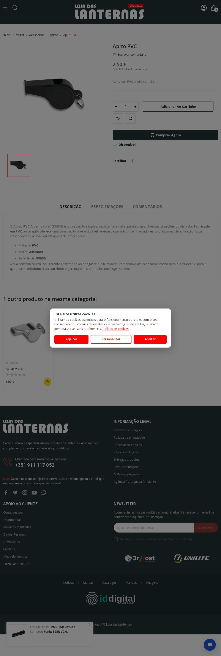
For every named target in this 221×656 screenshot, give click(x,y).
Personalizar (111, 339)
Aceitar (150, 339)
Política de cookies (116, 329)
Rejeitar (71, 339)
